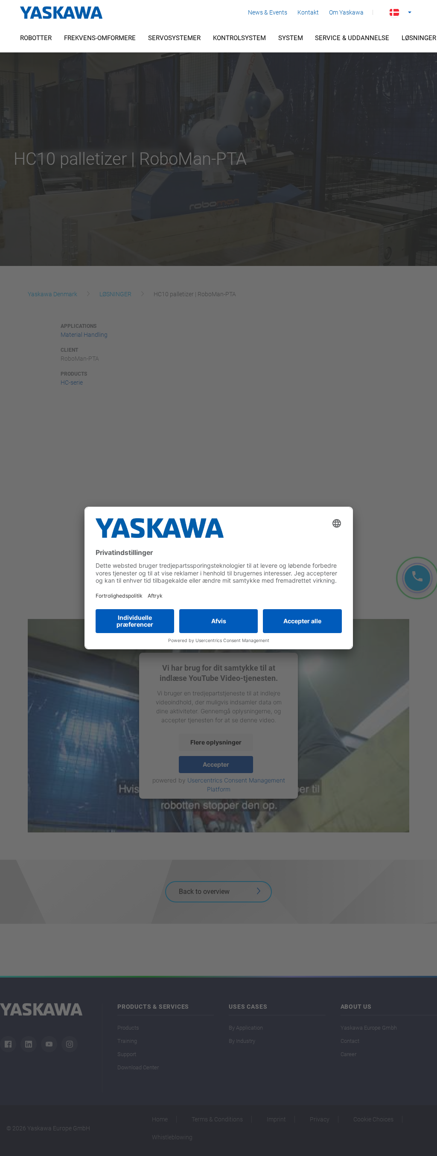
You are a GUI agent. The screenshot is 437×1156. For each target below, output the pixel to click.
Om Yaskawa (346, 12)
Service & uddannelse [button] (352, 38)
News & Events (267, 12)
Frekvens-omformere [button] (100, 38)
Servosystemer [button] (174, 38)
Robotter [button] (36, 38)
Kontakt (308, 12)
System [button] (290, 38)
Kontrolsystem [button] (239, 38)
